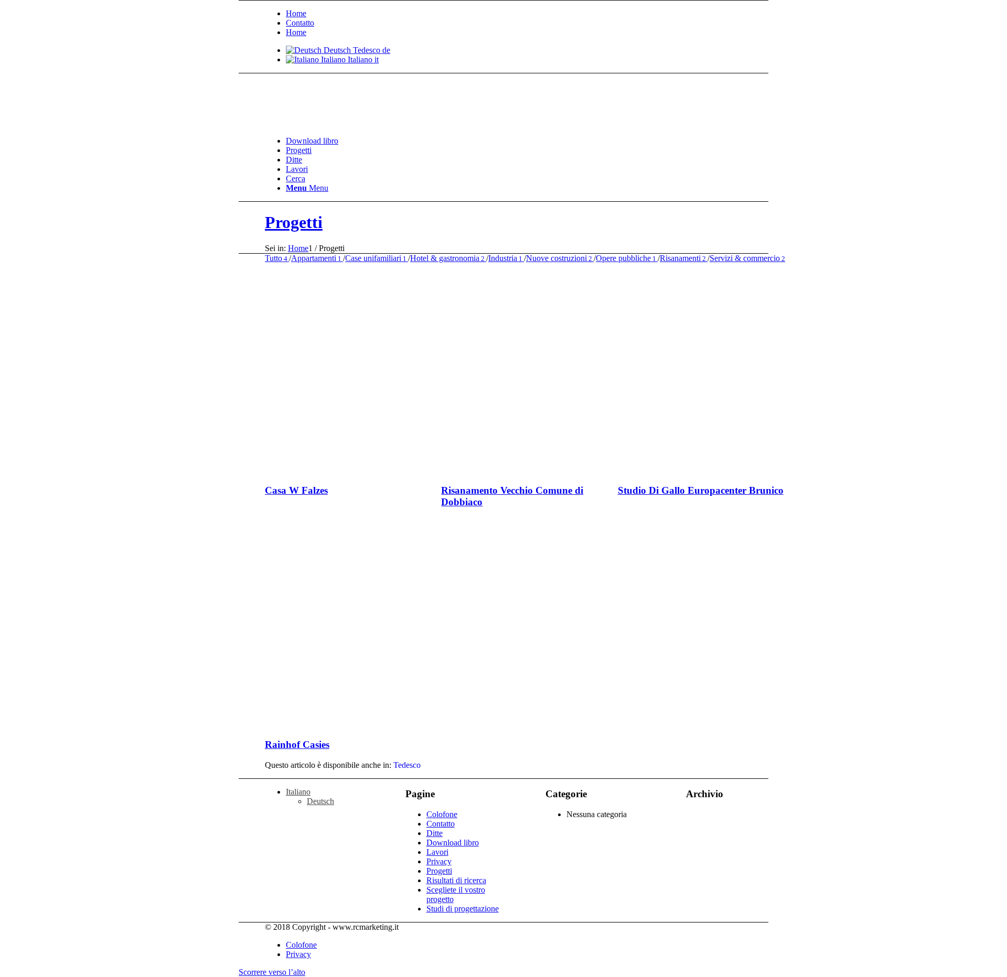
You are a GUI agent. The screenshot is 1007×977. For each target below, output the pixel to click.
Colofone (441, 814)
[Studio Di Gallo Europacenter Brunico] (747, 469)
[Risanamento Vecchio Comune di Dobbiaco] (571, 469)
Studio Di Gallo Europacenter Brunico (701, 490)
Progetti (294, 222)
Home (296, 13)
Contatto (300, 22)
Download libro (452, 842)
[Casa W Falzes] (394, 469)
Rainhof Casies (297, 744)
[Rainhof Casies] (394, 724)
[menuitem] (540, 13)
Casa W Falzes (296, 490)
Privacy (439, 861)
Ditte (434, 833)
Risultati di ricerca (456, 880)
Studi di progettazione (462, 908)
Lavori (437, 852)
